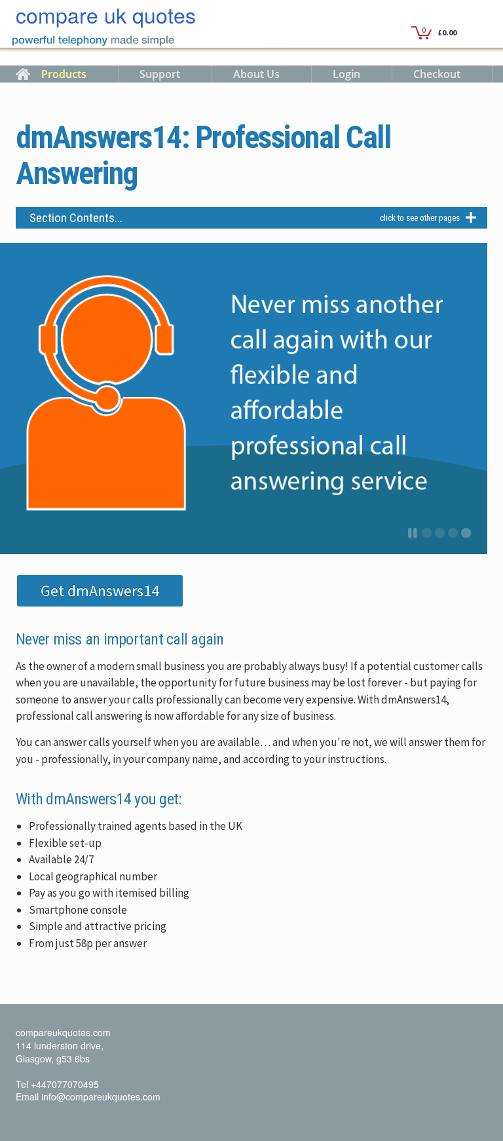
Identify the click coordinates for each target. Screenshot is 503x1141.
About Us (256, 74)
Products (63, 74)
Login (346, 74)
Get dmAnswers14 (100, 590)
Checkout (436, 74)
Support (160, 74)
